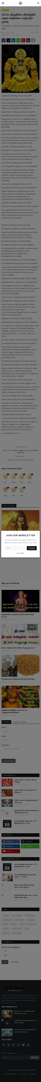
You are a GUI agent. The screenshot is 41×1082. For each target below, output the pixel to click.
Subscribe (31, 548)
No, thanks (20, 553)
